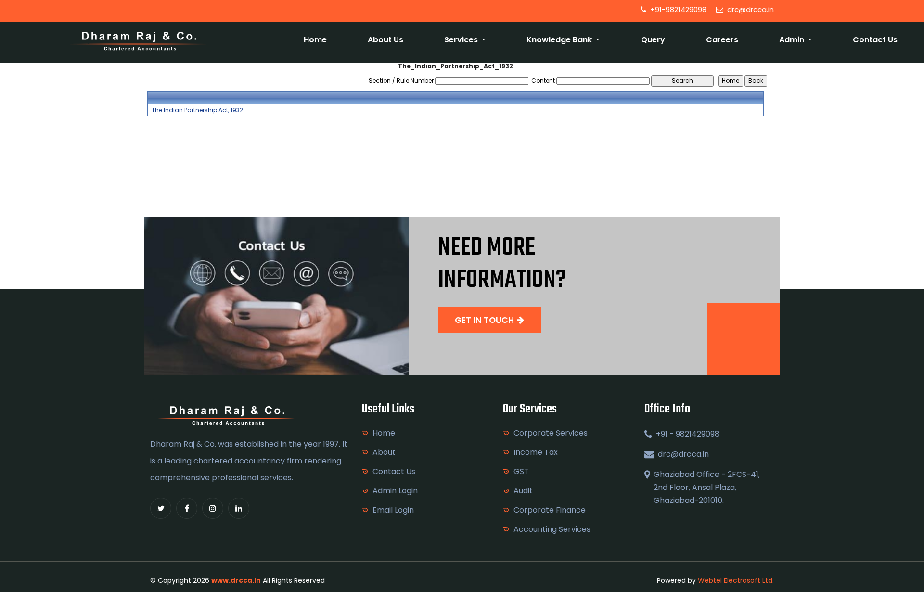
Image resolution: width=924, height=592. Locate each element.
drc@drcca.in (749, 9)
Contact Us (875, 39)
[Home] (138, 40)
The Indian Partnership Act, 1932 (197, 110)
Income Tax (535, 452)
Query (653, 39)
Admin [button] (792, 39)
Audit (523, 490)
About (384, 452)
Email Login (393, 509)
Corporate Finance (549, 509)
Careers (722, 39)
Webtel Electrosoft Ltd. (736, 580)
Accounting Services (551, 529)
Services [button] (462, 39)
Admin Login (395, 490)
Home (315, 39)
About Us (385, 39)
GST (521, 471)
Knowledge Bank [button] (560, 39)
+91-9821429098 (677, 9)
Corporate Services (550, 432)
